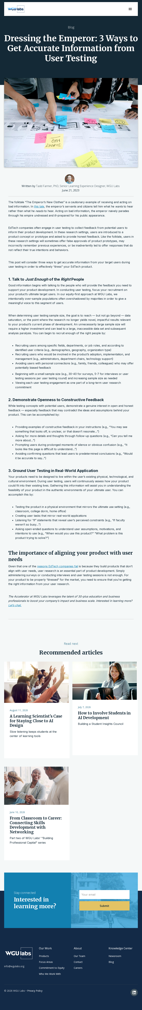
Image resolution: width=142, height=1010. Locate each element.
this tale (39, 206)
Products (44, 956)
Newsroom (115, 956)
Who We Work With (50, 974)
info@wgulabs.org (14, 966)
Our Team (79, 956)
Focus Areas (46, 962)
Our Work (45, 948)
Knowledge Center (120, 948)
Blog (111, 962)
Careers (78, 967)
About (78, 948)
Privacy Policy (34, 990)
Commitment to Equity (51, 967)
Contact (78, 962)
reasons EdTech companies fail (57, 566)
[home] (16, 9)
